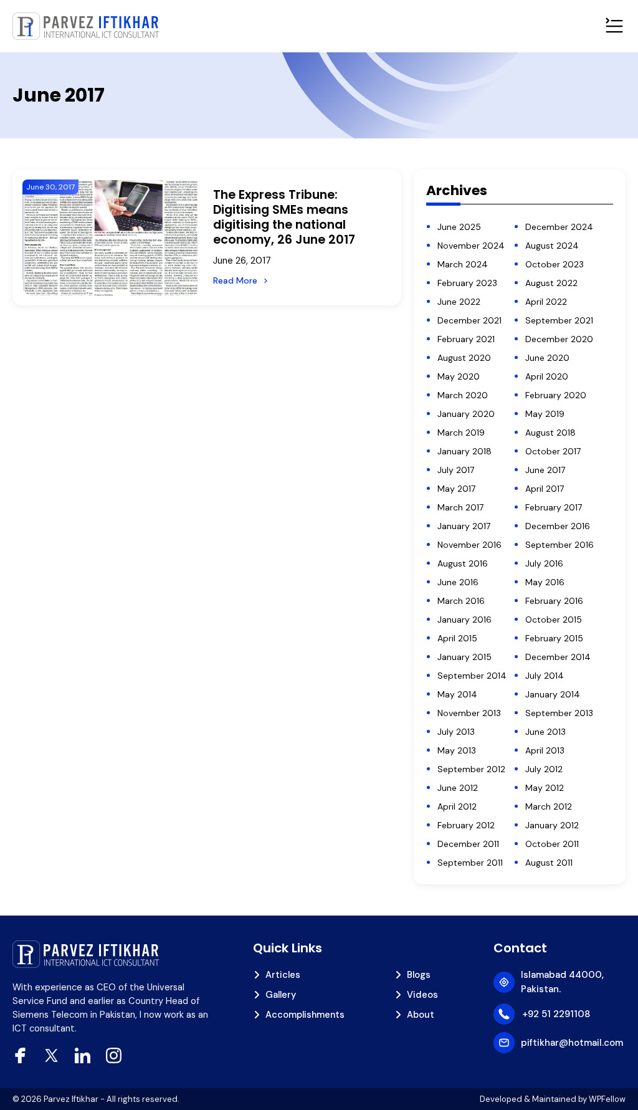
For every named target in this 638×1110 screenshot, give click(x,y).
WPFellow (607, 1099)
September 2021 (559, 320)
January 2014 (552, 694)
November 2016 (469, 544)
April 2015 (457, 638)
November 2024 (471, 245)
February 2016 (554, 600)
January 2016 (464, 619)
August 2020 (464, 357)
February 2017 (553, 507)
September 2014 (472, 675)
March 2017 (460, 507)
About (420, 1014)
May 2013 (456, 750)
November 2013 (469, 713)
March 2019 (461, 432)
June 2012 (457, 787)
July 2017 (455, 470)
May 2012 (544, 787)
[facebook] (20, 1055)
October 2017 (553, 451)
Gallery (280, 994)
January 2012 (552, 825)
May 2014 (457, 694)
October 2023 (554, 264)
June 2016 (457, 582)
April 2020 (546, 376)
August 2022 (551, 283)
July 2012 (544, 769)
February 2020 (555, 395)
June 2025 (459, 226)
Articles (282, 975)
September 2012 (471, 769)
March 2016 (461, 600)
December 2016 (557, 526)
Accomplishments (305, 1014)
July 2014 (544, 675)
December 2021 (469, 320)
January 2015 (464, 657)
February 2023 (467, 283)
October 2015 (553, 619)
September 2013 (559, 713)
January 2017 (463, 526)
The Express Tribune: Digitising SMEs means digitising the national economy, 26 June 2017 (284, 217)
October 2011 (552, 843)
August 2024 (552, 245)
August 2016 (462, 563)
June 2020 (547, 357)
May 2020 (458, 376)
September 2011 (470, 862)
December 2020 (559, 339)
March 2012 (548, 806)
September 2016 (559, 544)
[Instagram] (113, 1055)
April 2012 (457, 806)
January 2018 (464, 451)
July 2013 (456, 731)
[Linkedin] (82, 1055)
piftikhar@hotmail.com (572, 1042)
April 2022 (546, 301)
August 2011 (549, 862)
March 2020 (462, 395)
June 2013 (545, 731)
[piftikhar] (86, 26)
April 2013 (544, 750)
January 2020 (466, 413)
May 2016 (544, 582)
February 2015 (554, 638)
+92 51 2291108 (556, 1014)
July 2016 (544, 563)
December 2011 (468, 843)
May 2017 (456, 488)
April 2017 (544, 488)
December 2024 (559, 226)
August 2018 (550, 432)
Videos (422, 994)
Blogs (419, 975)
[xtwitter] (51, 1055)
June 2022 (458, 301)
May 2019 (544, 413)
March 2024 (462, 264)
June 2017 (545, 470)
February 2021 (466, 339)
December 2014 (558, 657)
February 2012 (466, 825)
